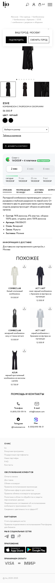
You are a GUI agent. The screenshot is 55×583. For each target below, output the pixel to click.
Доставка (8, 480)
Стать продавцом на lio (15, 521)
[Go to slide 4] (24, 79)
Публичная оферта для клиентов (19, 490)
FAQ (6, 461)
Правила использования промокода (20, 486)
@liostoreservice (18, 425)
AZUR (14, 372)
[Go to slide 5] (26, 79)
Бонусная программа (14, 451)
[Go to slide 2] (19, 79)
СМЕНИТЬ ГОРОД (38, 40)
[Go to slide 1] (16, 79)
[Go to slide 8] (33, 79)
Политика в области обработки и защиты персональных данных (23, 498)
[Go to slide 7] (31, 79)
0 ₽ (43, 4)
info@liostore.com (37, 410)
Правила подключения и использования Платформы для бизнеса (28, 526)
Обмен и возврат (12, 483)
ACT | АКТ (40, 288)
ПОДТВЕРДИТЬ (16, 40)
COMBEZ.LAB (14, 288)
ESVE (6, 103)
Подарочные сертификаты (16, 454)
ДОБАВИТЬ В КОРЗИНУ (18, 146)
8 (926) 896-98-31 (36, 425)
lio (5, 448)
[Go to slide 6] (28, 79)
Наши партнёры (11, 458)
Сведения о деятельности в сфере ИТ (21, 509)
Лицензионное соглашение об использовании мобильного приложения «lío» (24, 505)
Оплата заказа (11, 476)
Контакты (8, 465)
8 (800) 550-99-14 (18, 410)
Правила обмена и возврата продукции (22, 493)
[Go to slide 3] (21, 79)
